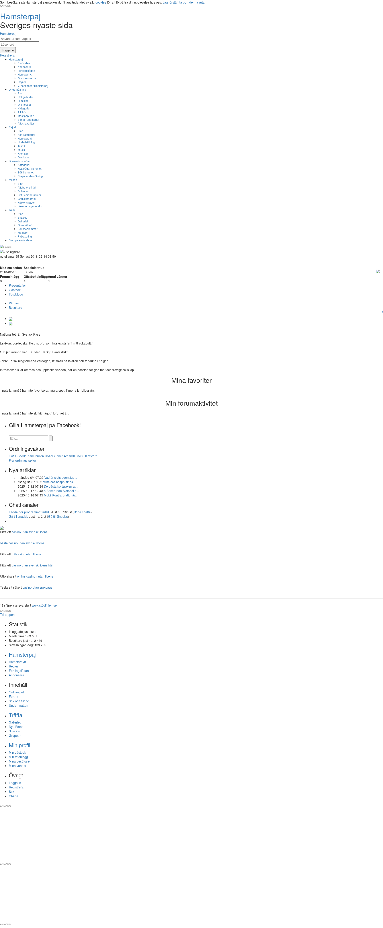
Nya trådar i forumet (29, 168)
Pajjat (12, 127)
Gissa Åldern (25, 225)
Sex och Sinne (19, 701)
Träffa (12, 210)
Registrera (16, 787)
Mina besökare (19, 761)
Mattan (13, 180)
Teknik (21, 146)
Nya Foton (16, 726)
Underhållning (17, 89)
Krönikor (23, 153)
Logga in (15, 782)
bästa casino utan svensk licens (22, 543)
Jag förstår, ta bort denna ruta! (184, 2)
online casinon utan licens (35, 576)
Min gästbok (17, 752)
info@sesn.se (231, 802)
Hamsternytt (25, 74)
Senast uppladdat (28, 119)
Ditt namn (23, 191)
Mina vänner (17, 765)
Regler (22, 82)
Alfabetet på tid (27, 187)
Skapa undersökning (30, 176)
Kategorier (24, 108)
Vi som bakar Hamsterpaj (33, 86)
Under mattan (18, 705)
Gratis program (27, 198)
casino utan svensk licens (29, 532)
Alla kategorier (26, 134)
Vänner (14, 303)
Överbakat (24, 157)
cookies (101, 2)
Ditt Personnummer (29, 195)
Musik (21, 150)
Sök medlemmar (27, 229)
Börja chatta (82, 512)
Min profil (19, 745)
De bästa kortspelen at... (61, 486)
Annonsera (24, 67)
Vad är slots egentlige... (60, 477)
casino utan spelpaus (37, 587)
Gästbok (15, 290)
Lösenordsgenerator (30, 206)
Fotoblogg (16, 294)
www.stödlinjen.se (44, 605)
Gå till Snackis (58, 516)
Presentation (18, 285)
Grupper (15, 735)
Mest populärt (26, 116)
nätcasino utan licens (26, 554)
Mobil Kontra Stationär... (61, 495)
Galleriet (23, 221)
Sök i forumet (25, 172)
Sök (11, 791)
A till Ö (21, 112)
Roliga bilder (25, 97)
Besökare (15, 307)
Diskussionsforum (19, 161)
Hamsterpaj (16, 59)
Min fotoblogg (18, 757)
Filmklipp (23, 101)
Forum (13, 696)
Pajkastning (25, 236)
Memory (22, 232)
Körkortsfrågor (26, 202)
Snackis (22, 217)
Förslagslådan (26, 70)
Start (20, 93)
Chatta (13, 796)
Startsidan (24, 63)
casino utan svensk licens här (32, 565)
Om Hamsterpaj (27, 78)
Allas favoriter (26, 123)
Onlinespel (24, 104)
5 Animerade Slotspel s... (61, 490)
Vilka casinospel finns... (59, 482)
